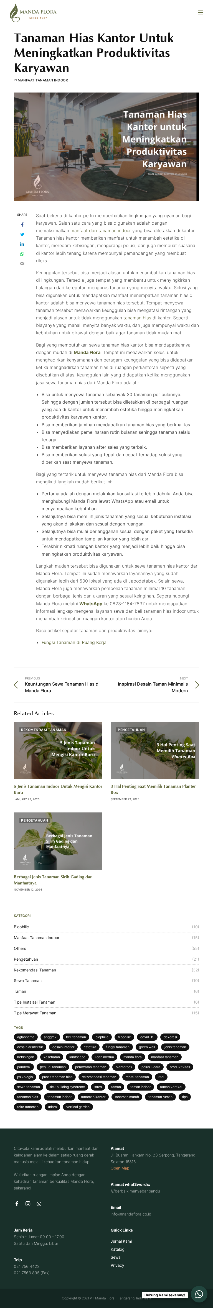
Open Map (120, 1168)
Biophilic (21, 926)
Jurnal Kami (121, 1241)
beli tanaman (76, 1037)
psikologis (25, 1077)
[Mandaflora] (33, 12)
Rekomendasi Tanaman (44, 730)
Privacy (117, 1265)
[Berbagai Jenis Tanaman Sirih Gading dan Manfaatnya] (58, 841)
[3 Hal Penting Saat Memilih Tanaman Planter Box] (155, 750)
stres (98, 1087)
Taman (20, 991)
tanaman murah (127, 1097)
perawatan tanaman (90, 1067)
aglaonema (25, 1037)
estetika (90, 1047)
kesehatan (52, 1057)
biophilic (124, 1037)
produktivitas (180, 1067)
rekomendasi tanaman (99, 1077)
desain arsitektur (30, 1047)
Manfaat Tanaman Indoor (43, 80)
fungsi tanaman (118, 1047)
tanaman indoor (59, 1097)
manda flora (132, 1057)
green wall (147, 1047)
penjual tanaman (53, 1067)
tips (184, 1097)
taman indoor (140, 1087)
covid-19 (147, 1037)
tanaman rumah (160, 1097)
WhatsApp (90, 603)
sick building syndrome (67, 1087)
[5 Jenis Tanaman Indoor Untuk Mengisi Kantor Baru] (58, 750)
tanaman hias (136, 317)
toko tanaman (28, 1107)
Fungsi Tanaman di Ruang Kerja (74, 642)
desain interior (63, 1047)
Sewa (116, 1257)
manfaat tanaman (164, 1057)
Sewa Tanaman (28, 980)
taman (116, 1087)
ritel (161, 1077)
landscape (77, 1057)
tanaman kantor (93, 1097)
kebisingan (25, 1057)
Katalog (118, 1249)
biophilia (101, 1037)
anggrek (50, 1037)
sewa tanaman (28, 1087)
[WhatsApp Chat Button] (199, 1294)
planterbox (124, 1067)
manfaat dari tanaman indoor (100, 230)
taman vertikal (171, 1087)
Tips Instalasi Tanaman (34, 1002)
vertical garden (78, 1107)
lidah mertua (104, 1057)
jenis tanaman (175, 1047)
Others (20, 948)
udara (52, 1107)
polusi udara (150, 1067)
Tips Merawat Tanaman (35, 1013)
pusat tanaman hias (57, 1077)
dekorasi (170, 1037)
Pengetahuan (131, 730)
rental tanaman (137, 1077)
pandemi (24, 1067)
